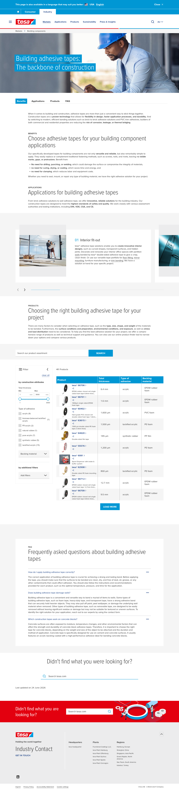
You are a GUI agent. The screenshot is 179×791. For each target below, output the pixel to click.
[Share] (73, 388)
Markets (18, 31)
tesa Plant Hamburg (100, 750)
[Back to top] (162, 734)
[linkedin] (17, 777)
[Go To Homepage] (18, 11)
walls (77, 254)
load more (110, 506)
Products (55, 101)
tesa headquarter (75, 747)
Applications (38, 101)
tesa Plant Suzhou (99, 756)
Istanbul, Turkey (123, 765)
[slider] (20, 399)
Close (157, 4)
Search (100, 353)
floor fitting (128, 257)
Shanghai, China (123, 750)
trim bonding (117, 260)
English (100, 4)
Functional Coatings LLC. (102, 747)
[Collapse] (47, 369)
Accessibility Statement (45, 787)
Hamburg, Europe (123, 747)
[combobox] (34, 454)
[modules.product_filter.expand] (45, 454)
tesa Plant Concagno (100, 763)
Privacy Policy (29, 787)
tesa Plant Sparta (99, 760)
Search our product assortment (32, 353)
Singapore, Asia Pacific (125, 753)
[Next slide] (24, 289)
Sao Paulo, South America (126, 762)
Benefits (21, 101)
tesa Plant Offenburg (100, 753)
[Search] (153, 22)
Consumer (30, 11)
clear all (45, 375)
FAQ (67, 101)
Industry (47, 11)
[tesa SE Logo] (25, 22)
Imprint (18, 787)
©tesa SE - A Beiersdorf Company (151, 787)
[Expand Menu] (10, 21)
